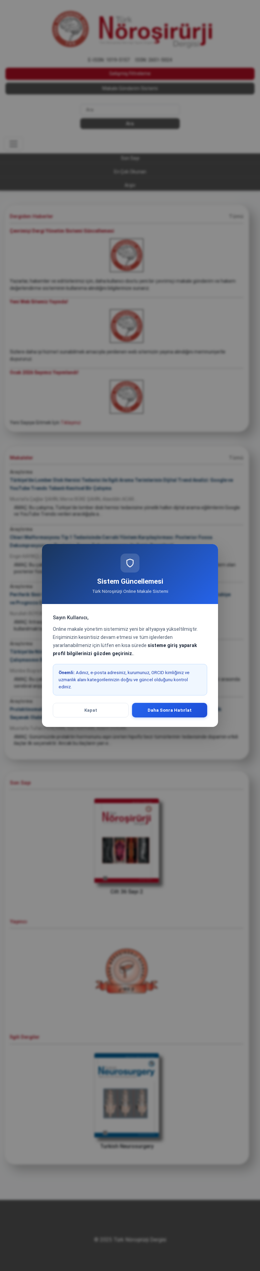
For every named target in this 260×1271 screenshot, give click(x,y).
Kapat (90, 710)
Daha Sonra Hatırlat (170, 710)
